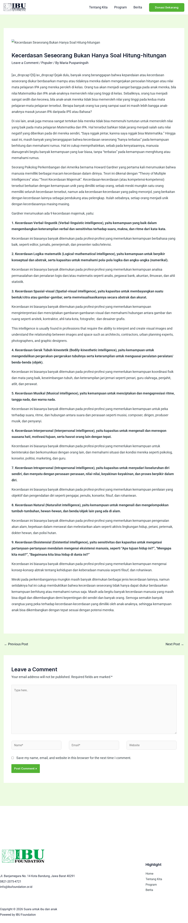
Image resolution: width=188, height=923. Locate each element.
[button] (166, 7)
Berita (137, 7)
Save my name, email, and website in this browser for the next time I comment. (73, 758)
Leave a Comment (25, 63)
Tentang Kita (98, 7)
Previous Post (16, 644)
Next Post (175, 644)
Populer (47, 63)
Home (149, 873)
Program (120, 7)
